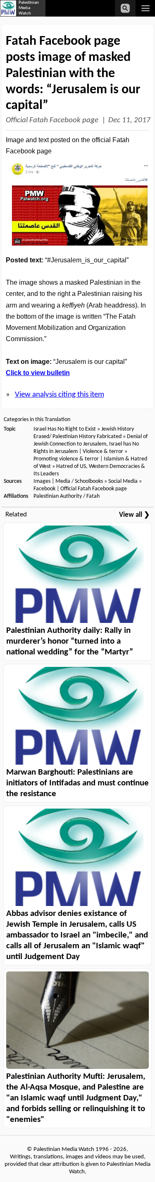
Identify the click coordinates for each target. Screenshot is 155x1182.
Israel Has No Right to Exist (64, 429)
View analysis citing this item (59, 395)
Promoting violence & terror (66, 459)
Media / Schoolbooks (79, 481)
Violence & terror (103, 451)
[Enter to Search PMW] (125, 8)
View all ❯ (134, 514)
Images (41, 481)
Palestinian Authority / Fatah (66, 496)
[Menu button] (145, 8)
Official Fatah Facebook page (52, 120)
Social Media (123, 481)
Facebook (44, 489)
